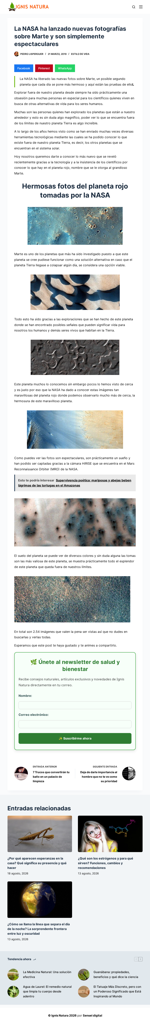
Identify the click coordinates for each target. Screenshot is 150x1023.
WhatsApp (65, 68)
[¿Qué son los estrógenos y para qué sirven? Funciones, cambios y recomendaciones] (110, 834)
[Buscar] (133, 6)
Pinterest (44, 68)
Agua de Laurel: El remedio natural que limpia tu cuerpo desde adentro (47, 991)
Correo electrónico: (34, 715)
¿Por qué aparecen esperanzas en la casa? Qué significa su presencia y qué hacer (37, 863)
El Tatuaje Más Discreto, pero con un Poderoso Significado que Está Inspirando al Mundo (117, 991)
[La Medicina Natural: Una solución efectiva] (13, 975)
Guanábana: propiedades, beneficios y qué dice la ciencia (116, 974)
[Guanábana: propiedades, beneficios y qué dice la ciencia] (84, 975)
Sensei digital (92, 1015)
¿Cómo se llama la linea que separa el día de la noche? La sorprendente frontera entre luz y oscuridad (38, 928)
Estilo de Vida (80, 53)
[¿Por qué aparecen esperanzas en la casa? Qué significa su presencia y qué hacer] (39, 834)
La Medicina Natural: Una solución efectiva (47, 974)
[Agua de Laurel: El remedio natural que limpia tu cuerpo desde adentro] (13, 992)
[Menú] (141, 7)
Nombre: (25, 696)
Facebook (23, 68)
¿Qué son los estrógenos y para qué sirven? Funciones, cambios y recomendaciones (105, 863)
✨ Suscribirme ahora (75, 738)
